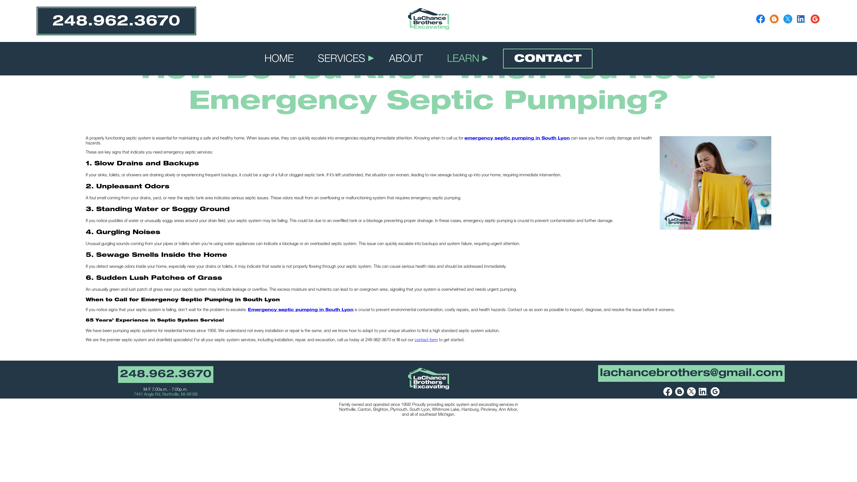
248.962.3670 (166, 375)
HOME (279, 59)
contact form (426, 340)
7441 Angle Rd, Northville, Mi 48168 (166, 395)
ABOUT (406, 59)
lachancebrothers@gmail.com (691, 374)
